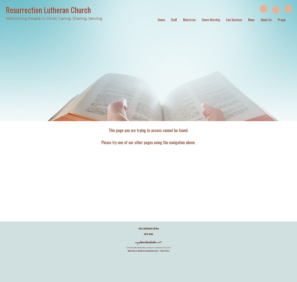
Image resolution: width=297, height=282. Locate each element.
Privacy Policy (165, 250)
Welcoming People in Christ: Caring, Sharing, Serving (54, 18)
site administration (148, 228)
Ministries (189, 19)
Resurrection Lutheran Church (48, 9)
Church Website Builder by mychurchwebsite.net (143, 250)
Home (161, 19)
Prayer (282, 19)
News (251, 19)
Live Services (234, 19)
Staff (174, 19)
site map (148, 234)
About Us (266, 19)
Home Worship (211, 19)
